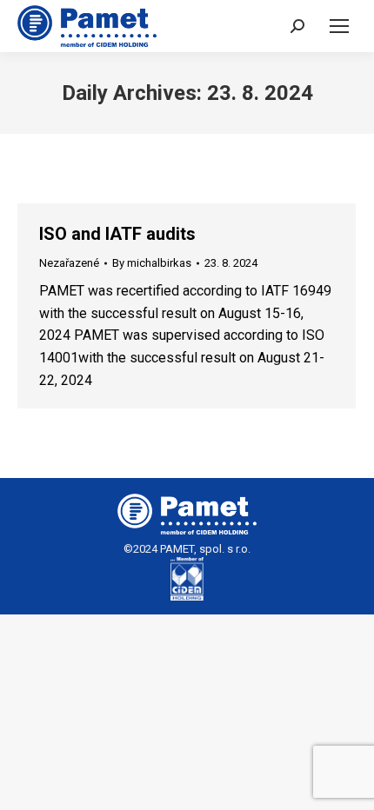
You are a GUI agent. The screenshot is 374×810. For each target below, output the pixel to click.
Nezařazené (69, 262)
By (151, 262)
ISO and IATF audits (117, 233)
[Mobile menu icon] (339, 26)
